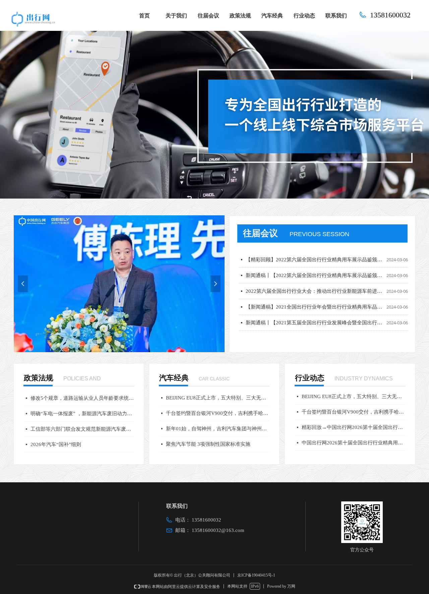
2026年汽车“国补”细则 (55, 444)
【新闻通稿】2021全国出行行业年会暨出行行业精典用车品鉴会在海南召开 (315, 297)
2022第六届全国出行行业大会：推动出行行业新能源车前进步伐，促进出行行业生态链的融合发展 (315, 281)
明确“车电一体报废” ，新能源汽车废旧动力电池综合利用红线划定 (82, 413)
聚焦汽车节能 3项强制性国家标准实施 (208, 444)
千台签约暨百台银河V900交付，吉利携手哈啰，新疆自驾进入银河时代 (218, 413)
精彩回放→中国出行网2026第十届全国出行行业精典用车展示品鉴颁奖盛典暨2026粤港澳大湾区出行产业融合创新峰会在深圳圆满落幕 (354, 427)
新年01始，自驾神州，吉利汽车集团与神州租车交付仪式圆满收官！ (218, 428)
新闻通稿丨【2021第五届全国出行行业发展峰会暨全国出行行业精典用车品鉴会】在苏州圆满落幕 (315, 313)
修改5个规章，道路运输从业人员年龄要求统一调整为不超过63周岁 (82, 398)
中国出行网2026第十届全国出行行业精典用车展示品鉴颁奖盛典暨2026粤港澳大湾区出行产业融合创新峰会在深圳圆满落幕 (354, 442)
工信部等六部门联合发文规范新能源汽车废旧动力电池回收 (82, 429)
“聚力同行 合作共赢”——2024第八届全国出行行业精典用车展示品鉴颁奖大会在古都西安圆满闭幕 (315, 328)
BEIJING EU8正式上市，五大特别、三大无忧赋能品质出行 (218, 397)
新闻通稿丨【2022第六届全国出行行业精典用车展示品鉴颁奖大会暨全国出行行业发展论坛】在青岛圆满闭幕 (315, 265)
